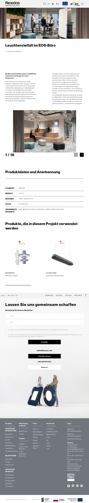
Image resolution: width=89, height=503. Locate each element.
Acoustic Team (51, 273)
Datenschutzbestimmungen (29, 329)
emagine (22, 444)
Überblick (49, 295)
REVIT (49, 446)
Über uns (36, 429)
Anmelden (44, 342)
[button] (82, 155)
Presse (35, 440)
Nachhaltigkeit (37, 432)
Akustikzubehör (10, 481)
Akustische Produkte (10, 470)
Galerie (59, 295)
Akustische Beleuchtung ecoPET (9, 437)
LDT (48, 449)
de (49, 4)
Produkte (78, 295)
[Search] (45, 4)
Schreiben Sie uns (44, 356)
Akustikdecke (9, 475)
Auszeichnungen (38, 434)
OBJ (48, 443)
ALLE (3, 295)
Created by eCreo (35, 499)
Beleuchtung (10, 456)
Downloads (50, 423)
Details (69, 295)
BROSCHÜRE (51, 434)
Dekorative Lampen (11, 275)
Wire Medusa (10, 273)
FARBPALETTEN (52, 432)
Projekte (22, 438)
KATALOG (50, 429)
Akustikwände (9, 478)
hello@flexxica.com (44, 351)
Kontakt (35, 437)
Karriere (35, 443)
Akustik (21, 434)
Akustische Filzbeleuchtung (54, 275)
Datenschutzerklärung (74, 439)
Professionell (9, 465)
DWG (48, 437)
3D (47, 440)
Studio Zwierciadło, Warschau (23, 454)
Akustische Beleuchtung (10, 430)
